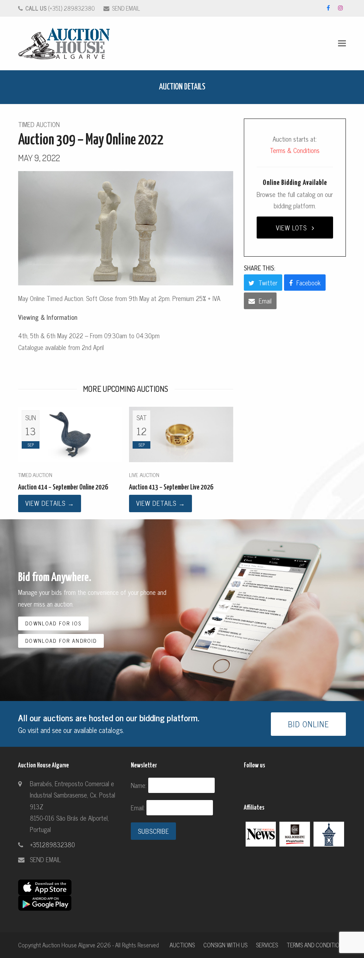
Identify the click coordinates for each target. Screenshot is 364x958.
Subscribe (153, 831)
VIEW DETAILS (49, 503)
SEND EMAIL (126, 8)
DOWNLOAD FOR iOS (53, 623)
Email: (138, 807)
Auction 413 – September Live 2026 (171, 487)
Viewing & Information (47, 317)
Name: (139, 785)
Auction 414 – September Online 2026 (63, 487)
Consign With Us (225, 944)
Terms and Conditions (316, 944)
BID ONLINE (308, 723)
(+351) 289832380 (60, 8)
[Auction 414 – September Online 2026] (70, 433)
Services (267, 944)
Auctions (182, 944)
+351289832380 (52, 844)
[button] (342, 43)
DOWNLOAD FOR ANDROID (61, 640)
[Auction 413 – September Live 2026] (181, 433)
